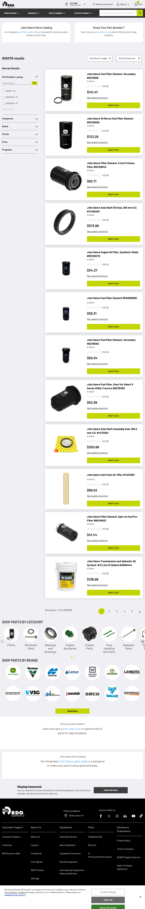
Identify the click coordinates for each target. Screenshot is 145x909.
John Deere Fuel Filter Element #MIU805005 (112, 298)
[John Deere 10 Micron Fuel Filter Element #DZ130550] (64, 132)
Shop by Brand (10, 13)
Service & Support (81, 13)
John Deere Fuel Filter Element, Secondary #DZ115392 (111, 341)
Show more (7, 109)
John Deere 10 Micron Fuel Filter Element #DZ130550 (110, 120)
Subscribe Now (111, 790)
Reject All (108, 900)
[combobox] (121, 13)
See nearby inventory (97, 97)
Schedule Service (68, 836)
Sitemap (35, 878)
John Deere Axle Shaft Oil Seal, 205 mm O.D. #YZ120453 (112, 209)
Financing (7, 845)
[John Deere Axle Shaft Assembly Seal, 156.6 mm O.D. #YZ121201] (64, 442)
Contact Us (36, 853)
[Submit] (140, 13)
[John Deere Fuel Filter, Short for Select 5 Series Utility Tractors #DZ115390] (64, 398)
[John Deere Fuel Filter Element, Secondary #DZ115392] (64, 353)
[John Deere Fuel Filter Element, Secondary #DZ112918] (64, 87)
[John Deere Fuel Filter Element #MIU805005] (64, 310)
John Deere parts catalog (29, 32)
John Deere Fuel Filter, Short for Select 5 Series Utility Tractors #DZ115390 (110, 386)
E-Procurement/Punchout (100, 855)
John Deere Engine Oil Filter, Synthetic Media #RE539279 (112, 254)
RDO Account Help (11, 853)
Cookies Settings (108, 892)
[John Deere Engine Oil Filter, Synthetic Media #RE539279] (64, 266)
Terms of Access (125, 848)
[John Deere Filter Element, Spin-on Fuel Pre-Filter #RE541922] (64, 530)
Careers (35, 845)
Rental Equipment (69, 861)
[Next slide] (142, 641)
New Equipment (68, 845)
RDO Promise (37, 870)
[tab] (71, 657)
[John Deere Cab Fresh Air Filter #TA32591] (64, 487)
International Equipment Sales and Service (72, 872)
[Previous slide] (2, 641)
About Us (35, 836)
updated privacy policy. (15, 895)
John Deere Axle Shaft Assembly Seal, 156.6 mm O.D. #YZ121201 (112, 430)
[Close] (140, 897)
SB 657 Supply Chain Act (128, 857)
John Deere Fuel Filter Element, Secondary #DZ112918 (111, 75)
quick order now (101, 32)
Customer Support (11, 836)
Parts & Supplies (55, 13)
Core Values (37, 861)
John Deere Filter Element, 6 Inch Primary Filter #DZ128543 (111, 165)
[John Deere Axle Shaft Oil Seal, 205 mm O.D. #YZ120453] (64, 221)
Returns (92, 845)
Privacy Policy (123, 840)
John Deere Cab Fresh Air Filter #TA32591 (111, 474)
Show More (73, 711)
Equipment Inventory (70, 853)
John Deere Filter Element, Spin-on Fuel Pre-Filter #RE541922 (112, 518)
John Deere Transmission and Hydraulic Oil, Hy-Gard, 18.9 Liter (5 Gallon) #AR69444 (111, 563)
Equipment (32, 13)
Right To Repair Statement (124, 867)
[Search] (34, 83)
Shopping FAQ (95, 836)
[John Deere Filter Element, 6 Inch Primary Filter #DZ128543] (64, 176)
